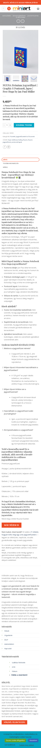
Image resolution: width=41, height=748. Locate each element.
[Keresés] (9, 8)
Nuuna (25, 140)
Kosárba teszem (24, 125)
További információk (11, 163)
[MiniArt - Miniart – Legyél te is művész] (22, 8)
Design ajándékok (19, 16)
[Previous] (6, 51)
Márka (5, 167)
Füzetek (13, 136)
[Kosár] (38, 8)
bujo (9, 140)
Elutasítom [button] (33, 740)
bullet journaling (17, 140)
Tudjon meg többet (26, 745)
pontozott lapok (17, 142)
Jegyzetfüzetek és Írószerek (25, 136)
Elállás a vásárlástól (19, 675)
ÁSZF (6, 640)
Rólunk (6, 631)
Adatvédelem (9, 644)
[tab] (20, 160)
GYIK (13, 667)
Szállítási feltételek (18, 663)
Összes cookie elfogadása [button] (15, 740)
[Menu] (3, 8)
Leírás (5, 160)
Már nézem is (11, 525)
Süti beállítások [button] (10, 745)
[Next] (35, 51)
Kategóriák (7, 16)
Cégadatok (8, 635)
